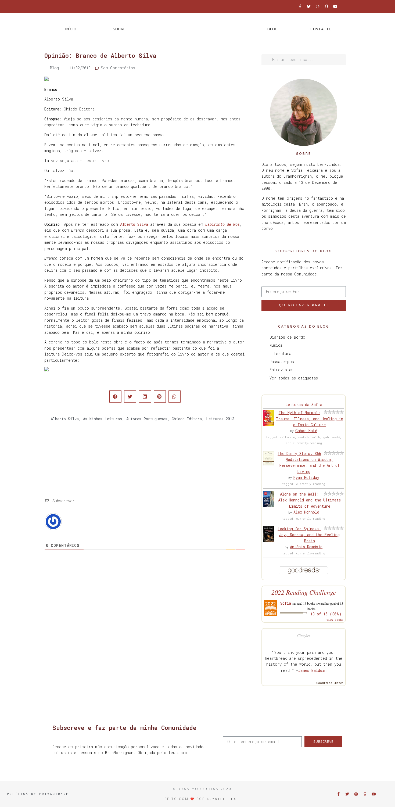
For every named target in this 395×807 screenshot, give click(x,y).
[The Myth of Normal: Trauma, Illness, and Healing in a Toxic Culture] (268, 424)
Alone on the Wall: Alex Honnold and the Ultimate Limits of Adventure (309, 500)
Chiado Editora (187, 418)
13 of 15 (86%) (326, 613)
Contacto (321, 29)
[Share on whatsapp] (174, 396)
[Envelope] (344, 6)
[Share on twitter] (130, 396)
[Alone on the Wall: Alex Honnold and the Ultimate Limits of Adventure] (268, 505)
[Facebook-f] (300, 6)
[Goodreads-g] (326, 6)
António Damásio (306, 546)
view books (334, 620)
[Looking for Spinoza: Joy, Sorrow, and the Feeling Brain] (268, 540)
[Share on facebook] (115, 396)
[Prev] (94, 459)
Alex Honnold (306, 512)
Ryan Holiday (306, 477)
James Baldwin (312, 670)
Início (70, 29)
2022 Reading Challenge (303, 592)
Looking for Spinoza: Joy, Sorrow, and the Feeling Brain (309, 534)
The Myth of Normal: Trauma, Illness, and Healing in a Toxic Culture (309, 418)
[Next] (195, 459)
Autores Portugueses (146, 418)
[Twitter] (309, 6)
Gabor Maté (306, 430)
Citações (303, 635)
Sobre (119, 29)
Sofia (285, 603)
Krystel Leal (223, 799)
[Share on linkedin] (145, 396)
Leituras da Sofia (303, 404)
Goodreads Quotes (330, 683)
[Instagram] (317, 6)
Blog (272, 29)
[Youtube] (335, 6)
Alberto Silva (134, 224)
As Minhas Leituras (102, 418)
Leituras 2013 (220, 418)
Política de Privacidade (38, 794)
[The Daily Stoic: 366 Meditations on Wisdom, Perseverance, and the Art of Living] (268, 464)
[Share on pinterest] (160, 396)
